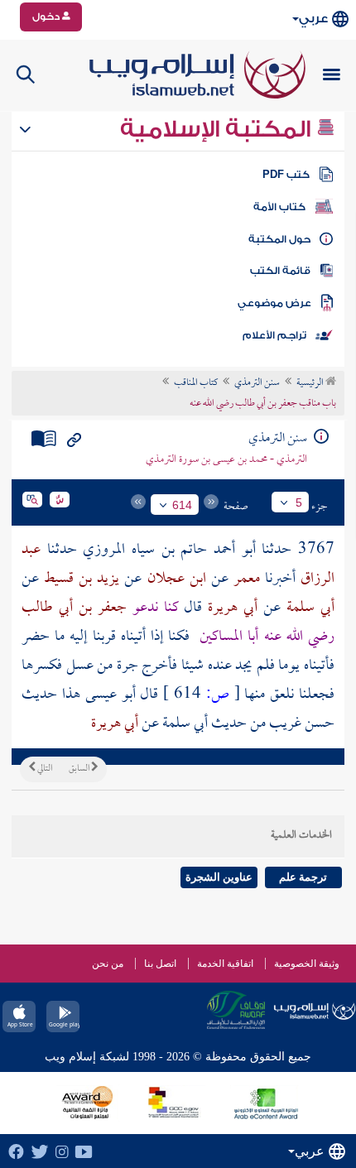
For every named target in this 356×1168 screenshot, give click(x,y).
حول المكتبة (279, 239)
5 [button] (299, 502)
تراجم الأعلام (274, 335)
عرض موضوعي (274, 303)
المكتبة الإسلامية (218, 129)
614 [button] (182, 505)
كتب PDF (286, 174)
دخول (47, 16)
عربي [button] (313, 19)
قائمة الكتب (280, 270)
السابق (80, 769)
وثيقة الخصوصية (306, 963)
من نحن (107, 963)
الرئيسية (310, 383)
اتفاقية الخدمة (225, 963)
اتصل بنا (160, 963)
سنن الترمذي (257, 383)
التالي (44, 769)
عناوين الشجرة (219, 877)
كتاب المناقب (196, 383)
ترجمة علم (303, 877)
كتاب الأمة (279, 207)
